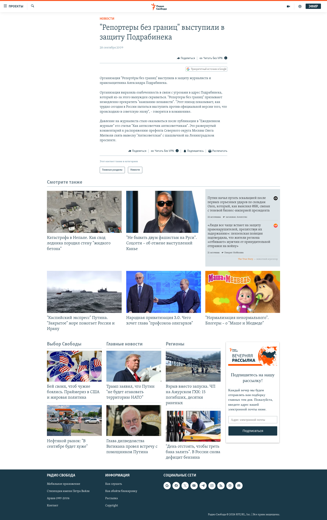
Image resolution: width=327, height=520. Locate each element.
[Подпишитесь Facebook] (176, 485)
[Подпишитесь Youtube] (194, 485)
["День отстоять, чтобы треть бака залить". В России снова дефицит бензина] (193, 426)
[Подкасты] (230, 485)
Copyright (111, 505)
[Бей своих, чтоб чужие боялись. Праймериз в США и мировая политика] (74, 366)
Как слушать (113, 484)
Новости (107, 19)
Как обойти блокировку (121, 491)
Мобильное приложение (63, 484)
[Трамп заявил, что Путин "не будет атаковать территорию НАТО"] (133, 366)
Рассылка (111, 498)
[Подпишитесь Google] (167, 485)
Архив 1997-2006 (58, 498)
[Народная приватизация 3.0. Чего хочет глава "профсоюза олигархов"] (163, 292)
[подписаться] (238, 485)
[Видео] (288, 6)
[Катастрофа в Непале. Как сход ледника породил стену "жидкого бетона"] (84, 212)
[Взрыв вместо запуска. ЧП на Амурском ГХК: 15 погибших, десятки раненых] (193, 366)
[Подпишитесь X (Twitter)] (185, 485)
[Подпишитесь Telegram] (203, 485)
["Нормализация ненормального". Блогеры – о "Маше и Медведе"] (242, 292)
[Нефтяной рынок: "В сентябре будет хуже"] (74, 420)
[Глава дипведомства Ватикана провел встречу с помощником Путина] (133, 420)
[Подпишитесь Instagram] (212, 485)
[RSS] (220, 485)
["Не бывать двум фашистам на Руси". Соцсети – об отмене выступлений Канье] (163, 212)
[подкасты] (300, 6)
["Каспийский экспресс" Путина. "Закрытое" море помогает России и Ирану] (84, 292)
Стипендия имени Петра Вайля (68, 491)
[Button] (186, 58)
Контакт (52, 505)
